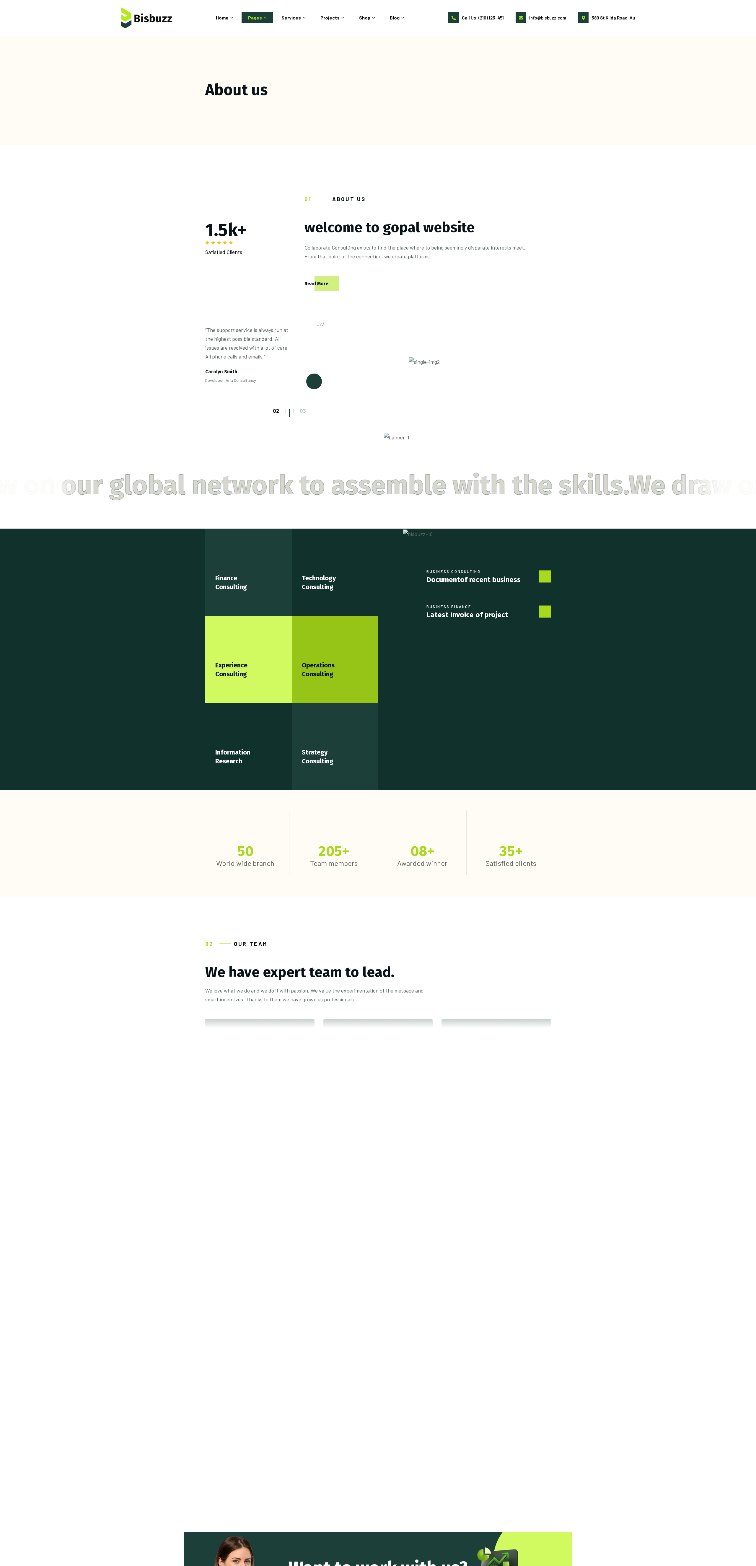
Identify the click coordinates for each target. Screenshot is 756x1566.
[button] (285, 411)
